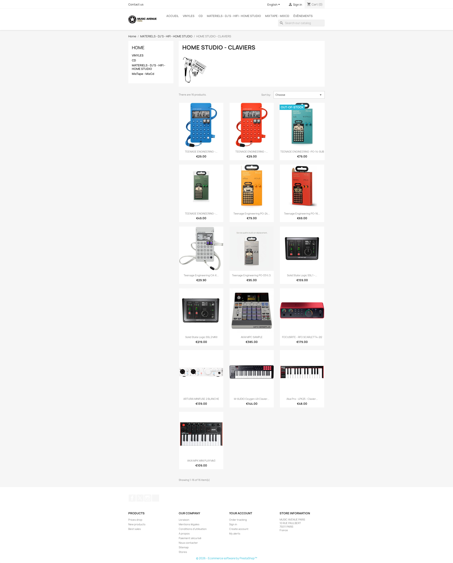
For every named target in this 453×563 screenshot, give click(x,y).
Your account (240, 513)
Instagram (147, 498)
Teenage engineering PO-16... (302, 213)
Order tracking (238, 519)
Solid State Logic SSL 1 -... (302, 275)
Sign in (233, 524)
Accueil (172, 16)
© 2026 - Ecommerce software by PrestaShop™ (226, 558)
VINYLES (188, 16)
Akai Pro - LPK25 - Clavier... (302, 399)
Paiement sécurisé (190, 538)
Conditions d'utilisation (193, 529)
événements (303, 16)
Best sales (134, 529)
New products (136, 524)
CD (201, 16)
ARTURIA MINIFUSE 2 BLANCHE (201, 399)
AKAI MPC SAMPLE (252, 337)
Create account (238, 529)
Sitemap (184, 547)
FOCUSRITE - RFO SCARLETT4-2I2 (302, 337)
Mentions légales (189, 524)
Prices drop (135, 519)
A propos (184, 533)
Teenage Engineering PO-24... (251, 213)
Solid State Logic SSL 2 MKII (201, 337)
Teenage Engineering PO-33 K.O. (251, 275)
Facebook (132, 498)
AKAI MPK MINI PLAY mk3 (201, 460)
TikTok (155, 498)
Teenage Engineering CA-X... (201, 275)
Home (138, 48)
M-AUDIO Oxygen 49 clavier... (251, 399)
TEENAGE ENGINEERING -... (201, 151)
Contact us (136, 4)
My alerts (234, 533)
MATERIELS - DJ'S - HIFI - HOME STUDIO (234, 16)
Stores (183, 552)
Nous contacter (188, 542)
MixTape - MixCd (277, 16)
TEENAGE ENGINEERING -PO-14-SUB (302, 151)
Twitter (140, 498)
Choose (299, 95)
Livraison (184, 519)
